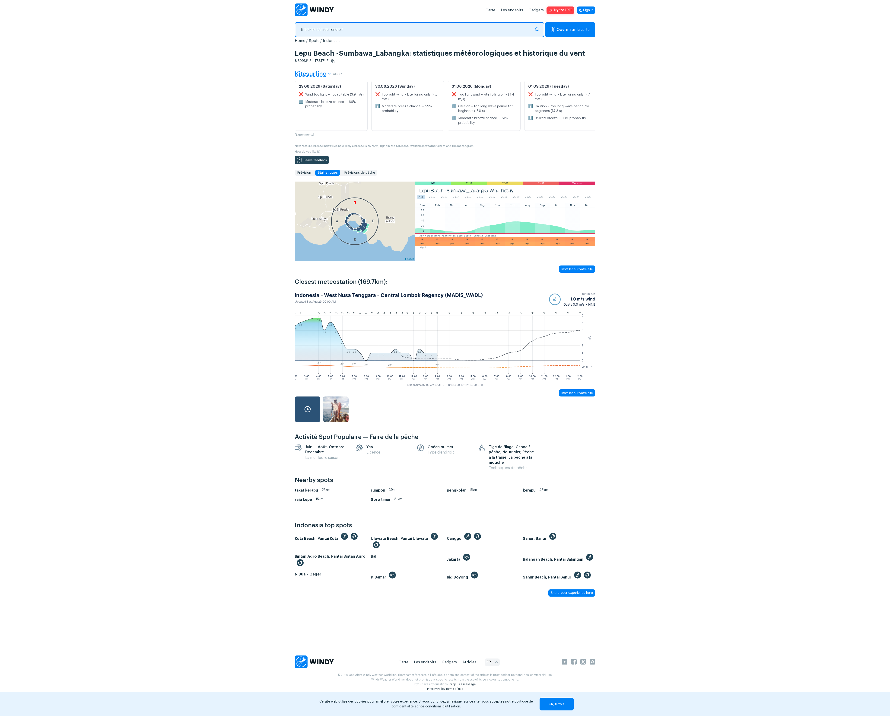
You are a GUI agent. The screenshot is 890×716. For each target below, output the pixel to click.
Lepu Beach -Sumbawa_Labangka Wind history (466, 190)
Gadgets (536, 10)
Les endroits (512, 10)
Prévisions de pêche (359, 172)
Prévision (304, 172)
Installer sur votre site (577, 269)
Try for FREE (562, 10)
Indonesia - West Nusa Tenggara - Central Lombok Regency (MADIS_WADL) (389, 295)
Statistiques (328, 172)
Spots (314, 41)
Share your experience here (572, 593)
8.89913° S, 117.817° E (312, 61)
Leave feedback (315, 160)
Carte (490, 10)
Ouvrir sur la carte (573, 30)
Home (300, 41)
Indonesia (331, 41)
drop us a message (462, 684)
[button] (333, 61)
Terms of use (454, 688)
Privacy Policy (436, 688)
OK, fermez (556, 704)
